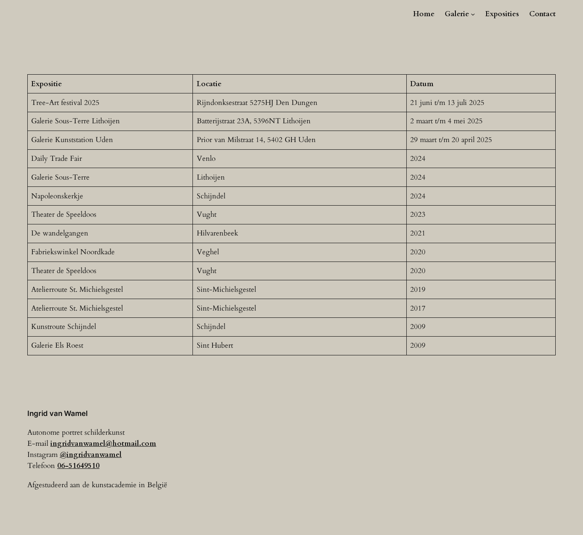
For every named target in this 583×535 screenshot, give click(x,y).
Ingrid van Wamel (57, 413)
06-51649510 (78, 466)
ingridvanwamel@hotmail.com (103, 443)
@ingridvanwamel (91, 454)
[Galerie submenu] (473, 14)
